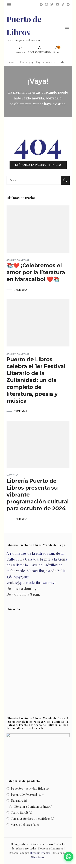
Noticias (12, 475)
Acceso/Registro (39, 52)
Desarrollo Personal (24, 794)
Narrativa (17, 800)
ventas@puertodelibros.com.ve (31, 582)
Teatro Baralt (19, 812)
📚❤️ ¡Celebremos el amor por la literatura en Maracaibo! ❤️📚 (36, 272)
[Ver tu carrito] (56, 48)
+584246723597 (18, 576)
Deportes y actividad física (28, 788)
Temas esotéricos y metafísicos (30, 818)
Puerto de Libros (43, 844)
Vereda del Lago (21, 824)
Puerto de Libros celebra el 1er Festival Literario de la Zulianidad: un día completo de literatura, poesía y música (36, 380)
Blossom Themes (40, 853)
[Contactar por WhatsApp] (68, 856)
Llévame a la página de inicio (38, 164)
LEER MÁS (21, 290)
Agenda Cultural (18, 259)
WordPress (37, 857)
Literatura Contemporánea (31, 806)
